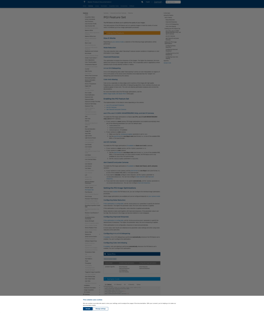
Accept (88, 308)
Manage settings (101, 308)
